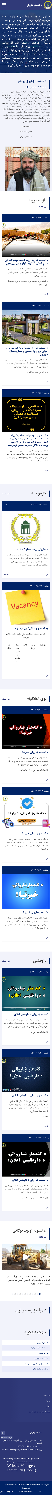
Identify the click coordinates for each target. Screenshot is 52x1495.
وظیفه (6, 574)
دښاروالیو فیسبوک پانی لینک (39, 1412)
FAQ (40, 1491)
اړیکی (48, 1406)
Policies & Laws (26, 1491)
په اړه (48, 1400)
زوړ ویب (47, 1395)
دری (1, 1491)
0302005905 (5, 1437)
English (10, 1491)
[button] (40, 1294)
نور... (46, 294)
